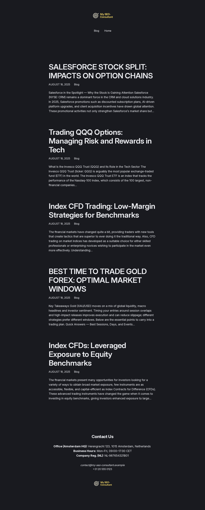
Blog (76, 84)
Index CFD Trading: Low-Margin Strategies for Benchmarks (102, 210)
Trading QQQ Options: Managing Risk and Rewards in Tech (100, 141)
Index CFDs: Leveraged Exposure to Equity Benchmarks (87, 354)
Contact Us (103, 436)
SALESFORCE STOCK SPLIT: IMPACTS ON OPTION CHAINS (101, 71)
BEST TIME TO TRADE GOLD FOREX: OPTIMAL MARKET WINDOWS (98, 280)
